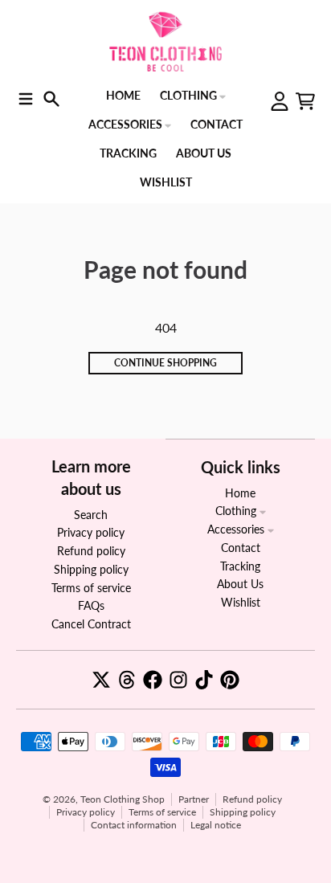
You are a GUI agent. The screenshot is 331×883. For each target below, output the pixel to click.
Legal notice (215, 825)
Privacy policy (85, 812)
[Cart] (305, 101)
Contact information (134, 825)
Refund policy (252, 799)
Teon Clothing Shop (122, 799)
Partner (193, 799)
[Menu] (25, 98)
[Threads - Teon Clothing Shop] (127, 679)
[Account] (279, 101)
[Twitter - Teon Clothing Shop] (101, 679)
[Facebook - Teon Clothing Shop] (152, 679)
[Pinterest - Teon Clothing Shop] (229, 679)
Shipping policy (243, 812)
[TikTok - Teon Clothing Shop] (204, 679)
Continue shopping (165, 363)
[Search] (51, 98)
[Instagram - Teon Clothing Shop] (178, 679)
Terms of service (162, 812)
